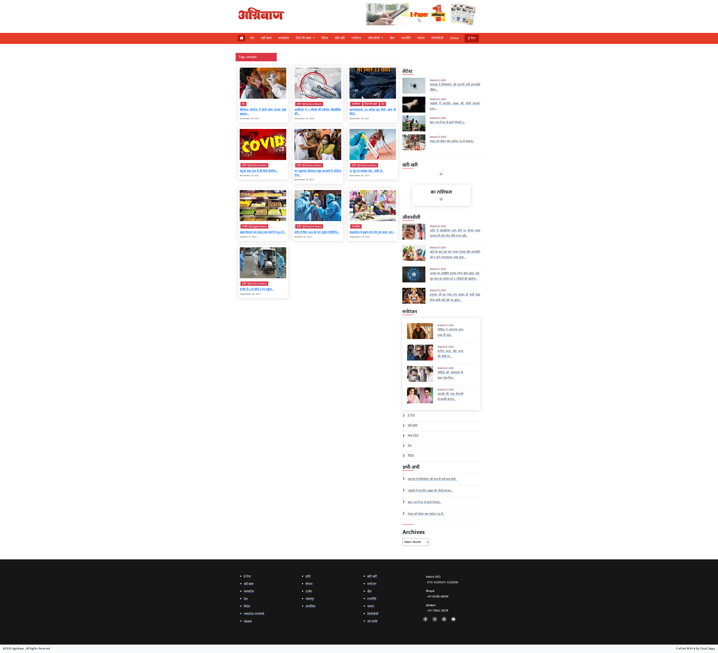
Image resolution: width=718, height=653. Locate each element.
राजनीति (406, 38)
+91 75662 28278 (437, 610)
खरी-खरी (340, 38)
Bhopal (437, 594)
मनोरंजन (356, 38)
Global (454, 38)
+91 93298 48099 (437, 596)
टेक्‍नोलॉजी (437, 38)
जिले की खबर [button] (304, 38)
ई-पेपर (471, 38)
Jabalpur (437, 608)
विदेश (324, 38)
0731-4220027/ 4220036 (442, 582)
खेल (392, 38)
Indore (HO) (442, 579)
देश (252, 38)
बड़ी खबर (266, 38)
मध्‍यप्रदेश (283, 38)
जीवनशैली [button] (374, 38)
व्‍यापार (421, 38)
